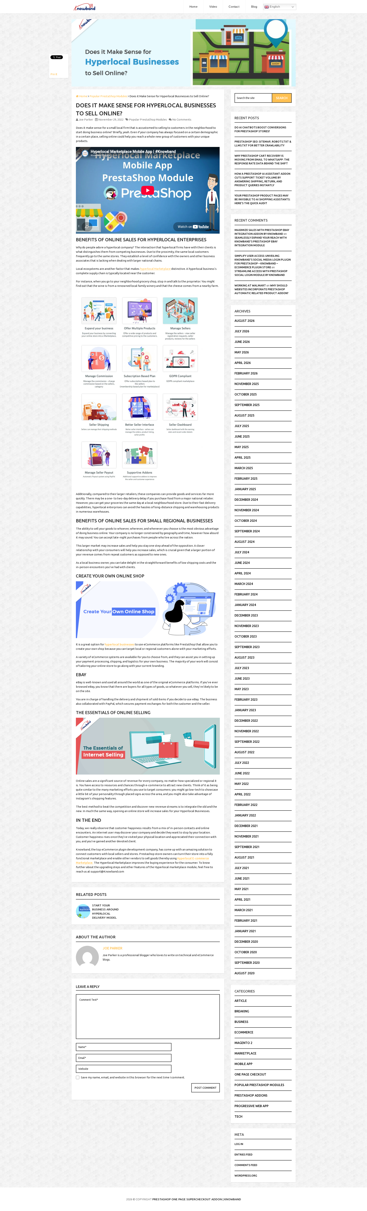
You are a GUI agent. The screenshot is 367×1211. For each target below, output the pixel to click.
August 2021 (244, 857)
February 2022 (246, 805)
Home (193, 6)
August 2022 (244, 752)
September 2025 (247, 405)
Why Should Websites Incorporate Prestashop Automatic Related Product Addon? (261, 289)
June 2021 (242, 878)
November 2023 (247, 626)
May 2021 (242, 889)
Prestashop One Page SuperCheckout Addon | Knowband (196, 1199)
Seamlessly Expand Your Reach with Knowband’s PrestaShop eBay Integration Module (261, 241)
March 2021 (244, 910)
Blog (254, 6)
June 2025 (242, 436)
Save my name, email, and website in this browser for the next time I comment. (133, 1077)
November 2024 (247, 510)
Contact (234, 6)
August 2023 (244, 657)
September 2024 (247, 531)
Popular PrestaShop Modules (148, 119)
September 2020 (247, 962)
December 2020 (246, 941)
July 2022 (242, 762)
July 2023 (242, 668)
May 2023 (242, 689)
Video (213, 6)
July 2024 (242, 552)
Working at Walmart (250, 285)
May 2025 (242, 447)
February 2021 (246, 920)
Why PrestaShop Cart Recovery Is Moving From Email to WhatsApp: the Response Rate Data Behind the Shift (262, 159)
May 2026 (242, 352)
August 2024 (244, 541)
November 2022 (247, 731)
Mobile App (244, 1064)
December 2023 (246, 615)
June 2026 (242, 341)
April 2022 (243, 794)
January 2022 (245, 815)
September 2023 (247, 647)
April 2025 (243, 457)
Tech (238, 1116)
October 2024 (246, 520)
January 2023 (245, 710)
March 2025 (244, 468)
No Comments (181, 119)
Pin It (53, 74)
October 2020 (246, 952)
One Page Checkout (250, 1074)
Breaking (242, 1011)
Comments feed (246, 1165)
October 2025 (246, 394)
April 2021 (243, 899)
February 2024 (246, 594)
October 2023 (246, 636)
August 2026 (244, 320)
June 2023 (242, 678)
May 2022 (242, 783)
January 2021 (245, 931)
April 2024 (243, 573)
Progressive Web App (252, 1106)
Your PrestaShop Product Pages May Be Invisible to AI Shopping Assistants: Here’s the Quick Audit (262, 199)
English (274, 6)
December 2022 (246, 720)
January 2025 (245, 489)
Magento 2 (243, 1043)
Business (241, 1021)
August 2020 (244, 973)
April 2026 (243, 363)
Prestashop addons (251, 1095)
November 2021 (247, 836)
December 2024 (246, 499)
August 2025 (244, 415)
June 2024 (242, 562)
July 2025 (242, 426)
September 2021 (247, 847)
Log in (239, 1144)
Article (241, 1000)
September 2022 (247, 741)
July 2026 (242, 331)
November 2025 (247, 384)
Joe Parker (86, 119)
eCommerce (244, 1032)
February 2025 (246, 478)
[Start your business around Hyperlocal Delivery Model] (83, 911)
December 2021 (246, 826)
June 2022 (242, 773)
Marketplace (245, 1053)
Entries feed (244, 1154)
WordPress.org (246, 1175)
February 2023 (246, 699)
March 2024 (244, 584)
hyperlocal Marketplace (155, 268)
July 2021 (242, 868)
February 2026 (246, 373)
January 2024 (245, 605)
